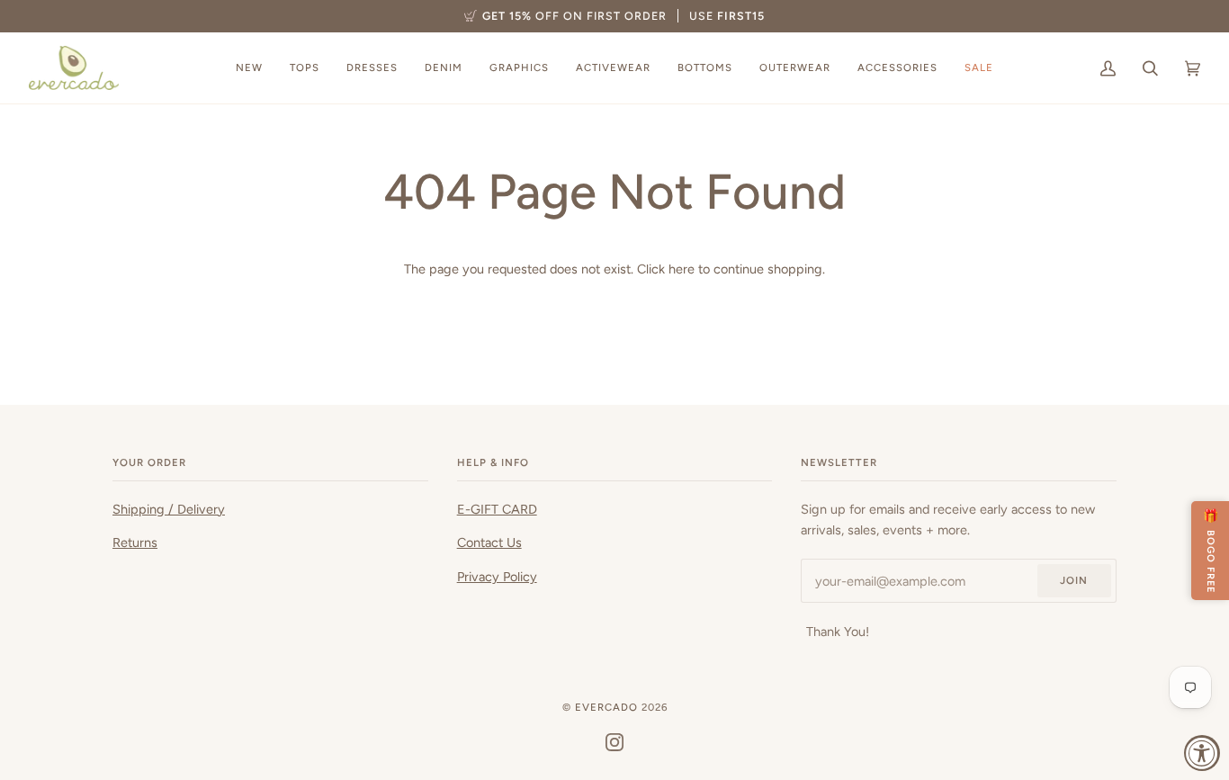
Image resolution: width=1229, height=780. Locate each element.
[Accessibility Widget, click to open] (1202, 753)
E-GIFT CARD (497, 509)
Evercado (606, 707)
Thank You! (837, 631)
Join (1074, 580)
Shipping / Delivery (168, 509)
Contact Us (489, 542)
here (681, 269)
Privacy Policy (497, 577)
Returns (134, 542)
